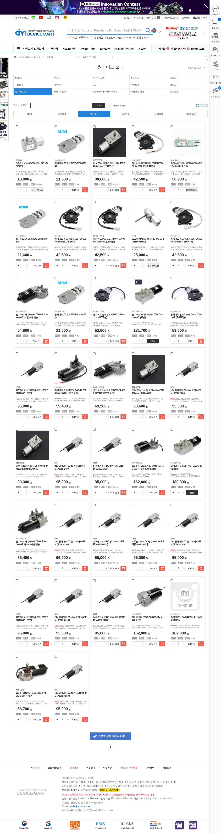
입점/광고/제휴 (200, 17)
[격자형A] (197, 105)
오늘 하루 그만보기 (200, 10)
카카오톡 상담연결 (108, 789)
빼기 (18, 189)
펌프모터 (174, 84)
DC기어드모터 (99, 77)
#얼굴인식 (110, 37)
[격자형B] (201, 105)
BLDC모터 (135, 77)
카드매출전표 (215, 82)
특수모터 (135, 84)
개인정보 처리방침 (129, 767)
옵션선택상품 (37, 189)
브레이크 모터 (60, 91)
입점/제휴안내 (54, 767)
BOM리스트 (197, 48)
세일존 (142, 48)
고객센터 (186, 17)
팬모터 (95, 84)
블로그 (33, 17)
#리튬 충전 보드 (141, 37)
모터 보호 (174, 91)
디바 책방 (161, 48)
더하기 (28, 189)
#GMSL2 (83, 37)
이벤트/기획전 (87, 48)
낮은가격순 (126, 114)
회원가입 (138, 17)
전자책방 (49, 17)
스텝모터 (174, 77)
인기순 (29, 114)
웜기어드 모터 (21, 91)
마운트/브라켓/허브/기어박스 (105, 91)
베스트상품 (69, 48)
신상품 (54, 48)
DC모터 (18, 77)
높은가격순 (159, 114)
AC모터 (57, 77)
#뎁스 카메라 (124, 37)
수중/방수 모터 (137, 91)
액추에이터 (59, 84)
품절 (153, 341)
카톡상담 (65, 17)
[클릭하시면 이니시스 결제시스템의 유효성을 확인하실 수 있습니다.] (179, 825)
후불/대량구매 (179, 48)
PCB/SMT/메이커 (124, 48)
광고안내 (74, 767)
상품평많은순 (191, 114)
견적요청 (215, 69)
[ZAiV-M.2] (182, 24)
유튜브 (41, 17)
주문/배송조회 (171, 17)
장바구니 (153, 17)
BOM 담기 (76, 189)
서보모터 (19, 84)
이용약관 (107, 767)
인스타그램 (57, 17)
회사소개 (35, 767)
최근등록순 (61, 114)
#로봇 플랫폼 (96, 37)
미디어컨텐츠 (21, 17)
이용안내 (90, 767)
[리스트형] (206, 105)
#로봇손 (73, 37)
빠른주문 (215, 41)
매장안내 (167, 767)
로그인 (126, 17)
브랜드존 (105, 48)
